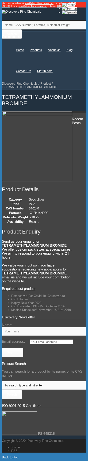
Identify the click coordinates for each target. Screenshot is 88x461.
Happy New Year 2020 (26, 303)
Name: (7, 325)
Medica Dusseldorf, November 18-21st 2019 (41, 310)
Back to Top (10, 457)
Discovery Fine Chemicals (20, 83)
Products (36, 50)
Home (20, 50)
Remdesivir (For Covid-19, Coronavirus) (38, 296)
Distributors (45, 71)
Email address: (13, 341)
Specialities (37, 199)
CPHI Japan (19, 299)
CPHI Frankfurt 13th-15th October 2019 (38, 306)
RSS (14, 451)
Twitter (15, 447)
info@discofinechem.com (39, 3)
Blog (69, 50)
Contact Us (23, 71)
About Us (54, 50)
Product (45, 83)
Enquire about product (18, 289)
